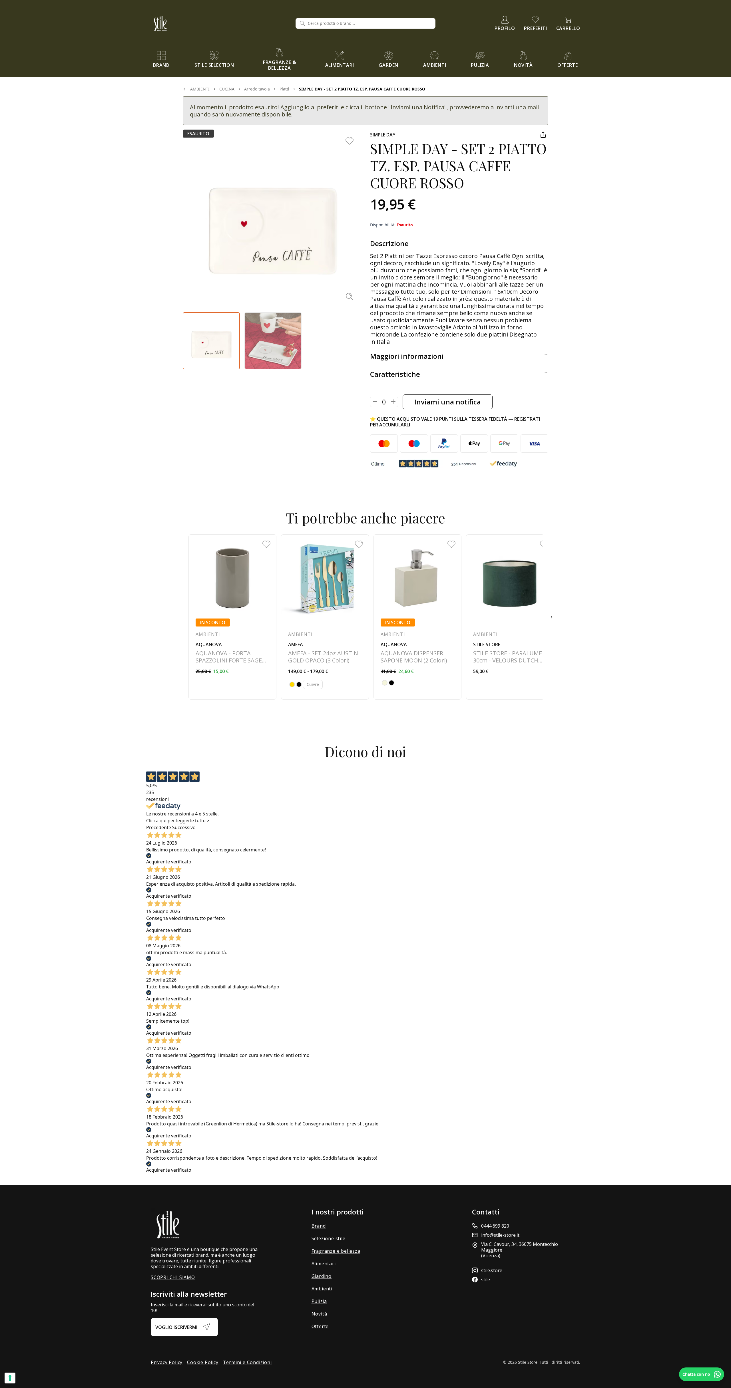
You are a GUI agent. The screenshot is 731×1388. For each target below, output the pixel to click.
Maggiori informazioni (407, 356)
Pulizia (319, 1301)
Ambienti (322, 1289)
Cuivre (313, 684)
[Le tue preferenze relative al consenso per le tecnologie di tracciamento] (10, 1378)
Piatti (284, 89)
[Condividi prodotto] (543, 135)
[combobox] (370, 23)
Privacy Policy (166, 1362)
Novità (319, 1314)
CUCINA (226, 89)
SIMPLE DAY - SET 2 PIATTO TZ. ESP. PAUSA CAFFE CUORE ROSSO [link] (362, 89)
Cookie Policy (202, 1362)
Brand (319, 1226)
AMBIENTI (200, 89)
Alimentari (324, 1263)
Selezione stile (329, 1238)
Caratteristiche (395, 374)
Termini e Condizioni (247, 1362)
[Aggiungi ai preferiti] (349, 141)
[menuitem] (161, 60)
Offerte (320, 1326)
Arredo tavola (257, 89)
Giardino (322, 1276)
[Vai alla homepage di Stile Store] (221, 23)
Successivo (184, 827)
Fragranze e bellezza (336, 1251)
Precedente (158, 827)
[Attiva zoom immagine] (349, 296)
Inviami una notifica (447, 401)
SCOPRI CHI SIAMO (173, 1277)
